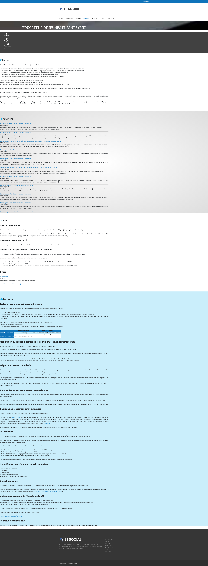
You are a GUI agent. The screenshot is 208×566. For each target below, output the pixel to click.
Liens (106, 549)
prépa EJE (47, 423)
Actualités (69, 18)
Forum (78, 18)
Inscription (111, 18)
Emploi (6, 41)
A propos (94, 18)
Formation (8, 46)
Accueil (61, 18)
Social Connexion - (68, 563)
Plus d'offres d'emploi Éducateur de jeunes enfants (14, 284)
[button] (146, 1)
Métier (6, 36)
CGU (75, 563)
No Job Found (4, 276)
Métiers (86, 18)
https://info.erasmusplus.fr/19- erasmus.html (47, 492)
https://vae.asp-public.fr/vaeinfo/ (11, 516)
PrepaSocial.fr (15, 417)
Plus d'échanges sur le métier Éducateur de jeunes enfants (16, 212)
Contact (102, 18)
